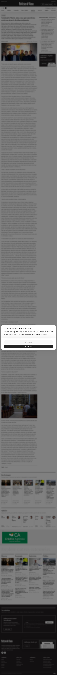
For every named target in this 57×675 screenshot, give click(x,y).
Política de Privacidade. (41, 334)
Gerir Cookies (28, 342)
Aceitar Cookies (28, 346)
